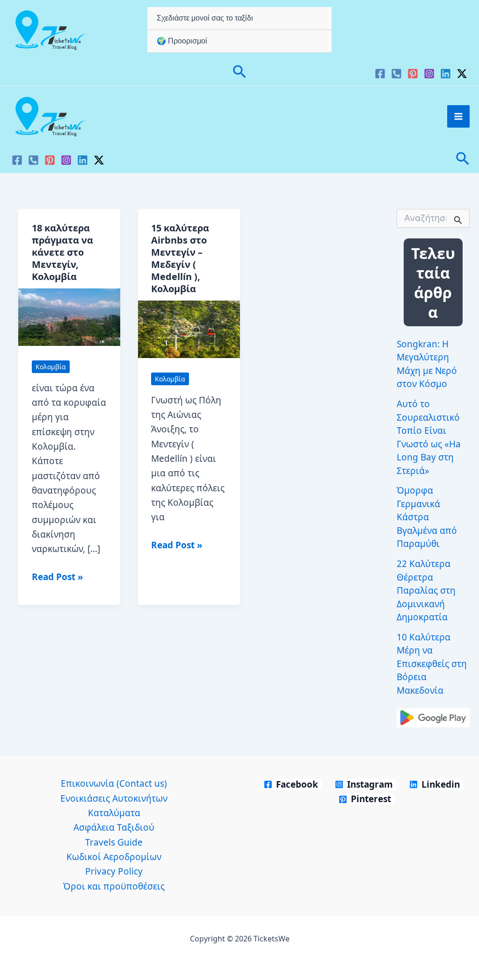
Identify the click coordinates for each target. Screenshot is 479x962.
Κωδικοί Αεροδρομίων (113, 857)
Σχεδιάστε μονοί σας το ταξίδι (205, 18)
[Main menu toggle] (458, 116)
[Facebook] (380, 73)
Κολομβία (51, 366)
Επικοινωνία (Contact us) (114, 783)
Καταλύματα (114, 813)
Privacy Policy (114, 871)
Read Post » (57, 577)
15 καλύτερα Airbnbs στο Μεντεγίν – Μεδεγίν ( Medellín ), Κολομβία (180, 258)
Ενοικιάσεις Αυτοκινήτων (113, 798)
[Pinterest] (413, 73)
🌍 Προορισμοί (182, 41)
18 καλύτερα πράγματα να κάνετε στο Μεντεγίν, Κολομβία (62, 252)
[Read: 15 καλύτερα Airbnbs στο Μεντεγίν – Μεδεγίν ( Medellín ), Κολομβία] (189, 328)
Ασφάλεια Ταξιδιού (113, 827)
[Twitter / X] (462, 73)
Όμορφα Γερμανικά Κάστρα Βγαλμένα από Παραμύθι (427, 517)
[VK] (396, 73)
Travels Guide (114, 842)
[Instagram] (429, 73)
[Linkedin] (445, 73)
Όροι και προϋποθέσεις (114, 886)
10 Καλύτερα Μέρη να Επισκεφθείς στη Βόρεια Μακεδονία (432, 663)
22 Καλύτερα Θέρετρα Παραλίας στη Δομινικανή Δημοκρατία (426, 590)
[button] (239, 73)
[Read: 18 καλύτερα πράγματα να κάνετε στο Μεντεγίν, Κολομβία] (69, 316)
